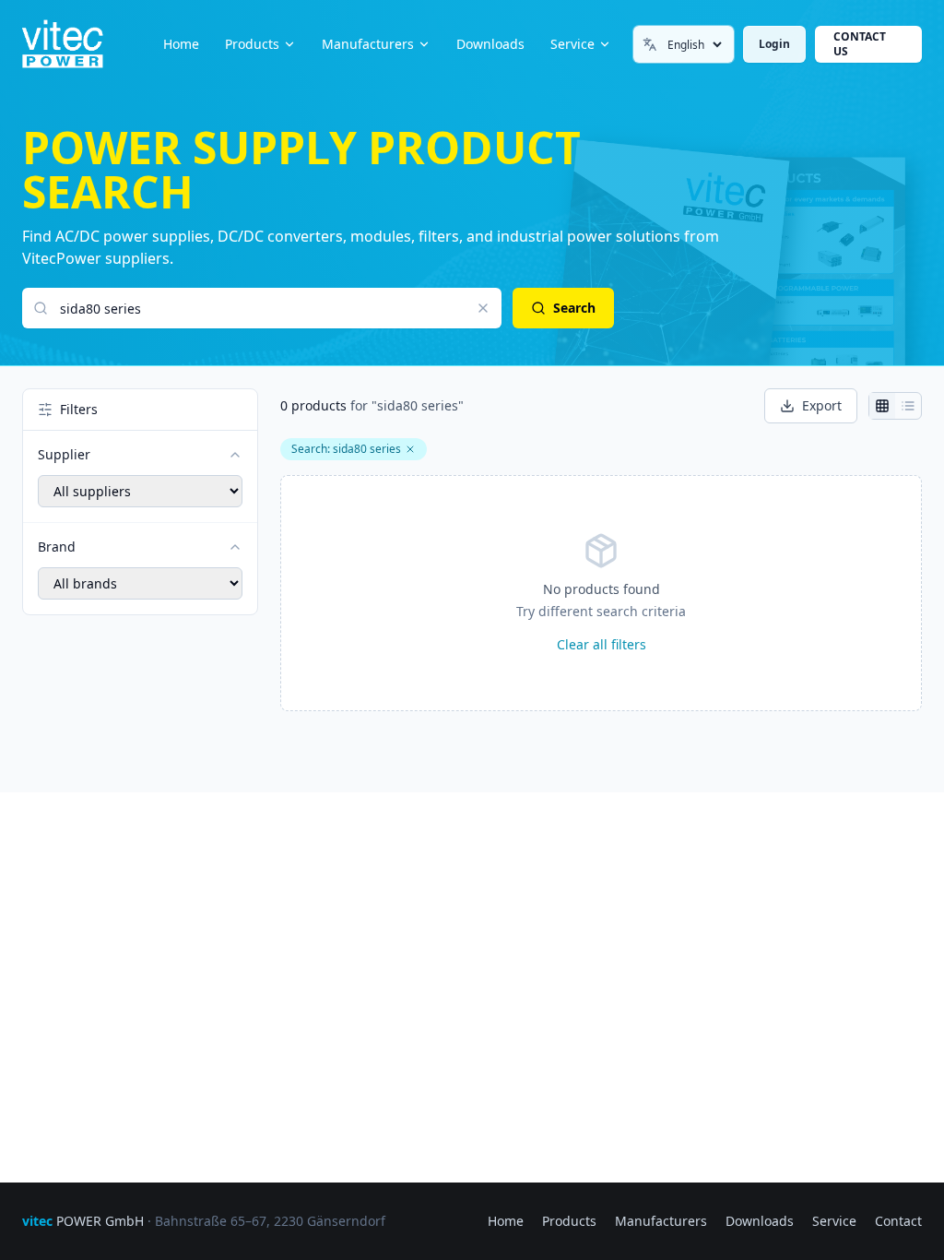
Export (822, 405)
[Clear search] (483, 308)
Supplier (64, 454)
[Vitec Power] (81, 44)
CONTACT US (859, 44)
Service (572, 44)
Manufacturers (368, 44)
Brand (57, 546)
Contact (898, 1221)
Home (181, 44)
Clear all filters (601, 644)
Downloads (490, 44)
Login (774, 44)
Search (574, 307)
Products (252, 44)
